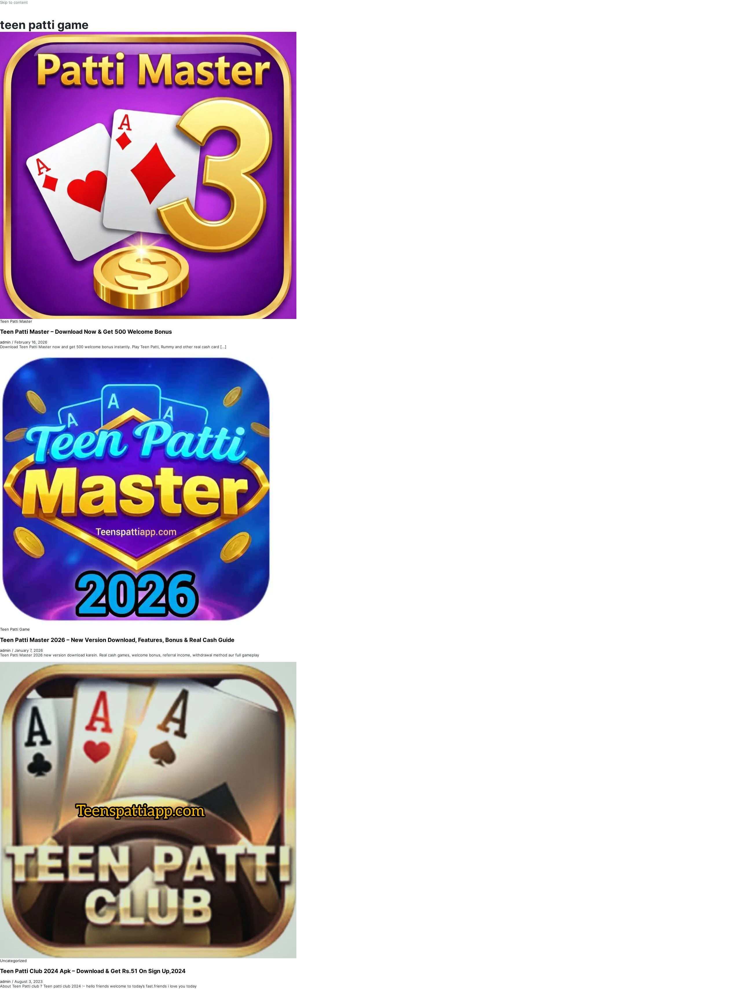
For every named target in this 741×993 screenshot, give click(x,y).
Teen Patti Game (15, 629)
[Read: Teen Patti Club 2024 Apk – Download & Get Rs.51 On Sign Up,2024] (148, 809)
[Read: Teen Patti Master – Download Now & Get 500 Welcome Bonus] (148, 175)
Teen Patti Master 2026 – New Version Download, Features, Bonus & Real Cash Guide (117, 639)
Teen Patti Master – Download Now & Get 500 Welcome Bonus (86, 331)
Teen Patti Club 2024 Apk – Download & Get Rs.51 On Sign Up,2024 (93, 971)
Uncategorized (13, 960)
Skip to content (14, 2)
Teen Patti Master (16, 321)
